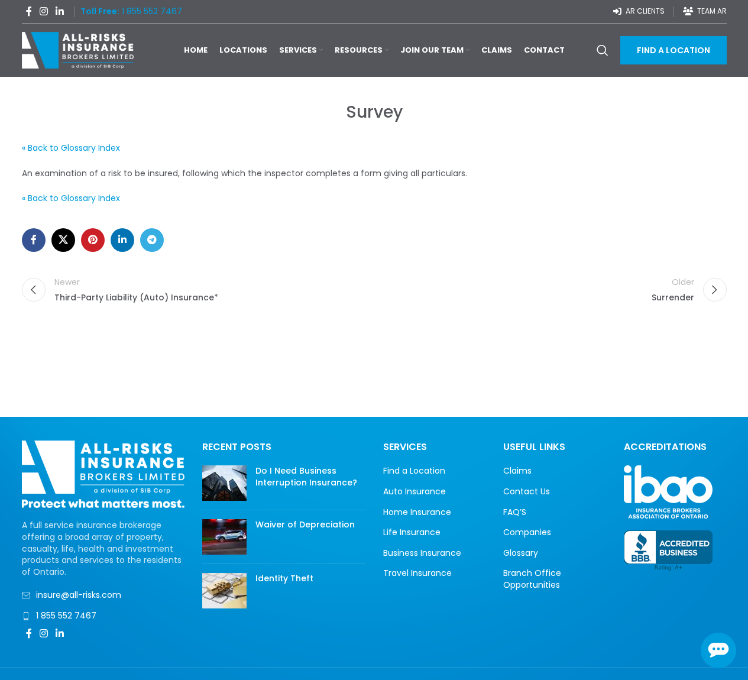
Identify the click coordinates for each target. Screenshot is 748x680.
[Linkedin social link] (60, 11)
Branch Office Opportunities (532, 579)
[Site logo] (78, 50)
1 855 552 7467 (66, 615)
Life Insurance (412, 532)
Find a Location (414, 471)
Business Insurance (422, 553)
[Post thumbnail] (224, 483)
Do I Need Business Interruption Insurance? (306, 476)
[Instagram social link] (44, 11)
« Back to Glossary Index (71, 148)
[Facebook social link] (29, 11)
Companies (527, 532)
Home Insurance (417, 512)
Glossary (520, 553)
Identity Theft (284, 578)
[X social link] (63, 240)
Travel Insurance (417, 573)
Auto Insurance (414, 491)
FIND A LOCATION (673, 50)
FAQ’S (514, 512)
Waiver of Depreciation (305, 524)
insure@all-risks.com (78, 595)
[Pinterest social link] (93, 240)
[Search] (602, 50)
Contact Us (526, 491)
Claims (517, 471)
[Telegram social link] (152, 240)
